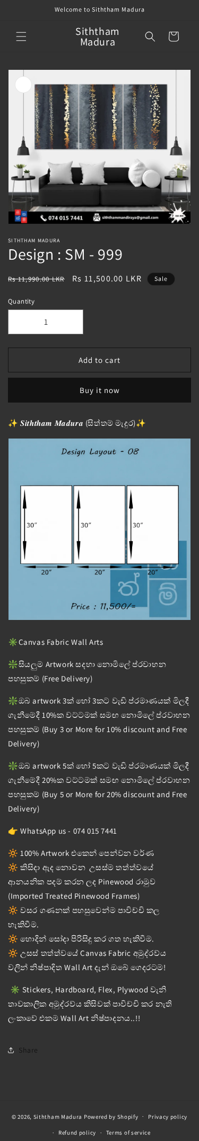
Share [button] (28, 1050)
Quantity (21, 301)
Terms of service (128, 1132)
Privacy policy (167, 1116)
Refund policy (77, 1132)
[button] (21, 36)
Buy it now (100, 390)
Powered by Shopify (111, 1116)
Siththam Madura (58, 1116)
